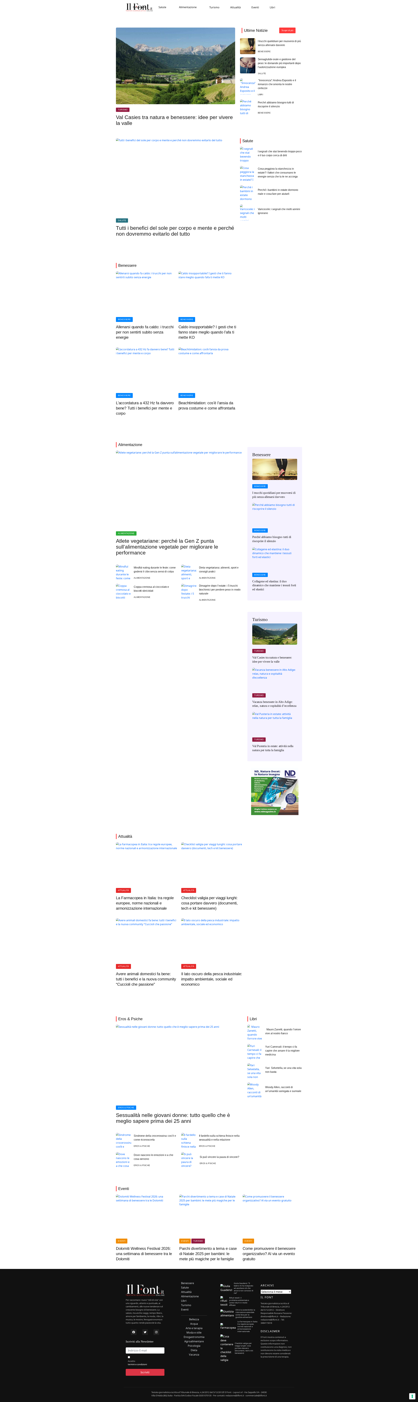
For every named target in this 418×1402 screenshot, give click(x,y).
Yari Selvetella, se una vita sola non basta (283, 1070)
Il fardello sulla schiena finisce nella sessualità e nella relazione (219, 1137)
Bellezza (194, 1319)
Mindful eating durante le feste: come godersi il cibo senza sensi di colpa (155, 569)
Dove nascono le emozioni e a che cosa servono (153, 1157)
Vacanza (194, 1354)
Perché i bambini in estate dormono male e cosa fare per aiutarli (278, 192)
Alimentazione (188, 7)
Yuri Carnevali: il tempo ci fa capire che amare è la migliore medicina (282, 1050)
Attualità (235, 7)
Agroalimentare (194, 1341)
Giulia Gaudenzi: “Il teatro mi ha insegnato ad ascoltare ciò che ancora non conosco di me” (243, 1288)
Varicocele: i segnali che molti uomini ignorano (279, 211)
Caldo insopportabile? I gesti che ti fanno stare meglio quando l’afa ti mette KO (207, 332)
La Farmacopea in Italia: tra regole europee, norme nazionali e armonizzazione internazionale (145, 903)
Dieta (194, 1350)
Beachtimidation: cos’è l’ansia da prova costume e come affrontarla (206, 405)
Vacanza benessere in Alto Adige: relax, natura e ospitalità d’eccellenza (274, 704)
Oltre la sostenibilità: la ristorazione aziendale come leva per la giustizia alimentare (245, 1313)
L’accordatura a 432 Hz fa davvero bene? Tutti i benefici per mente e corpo (145, 408)
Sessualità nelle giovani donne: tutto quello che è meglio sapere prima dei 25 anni (173, 1118)
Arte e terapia (194, 1328)
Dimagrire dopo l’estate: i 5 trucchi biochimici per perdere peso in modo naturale (220, 589)
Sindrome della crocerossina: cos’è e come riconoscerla (155, 1137)
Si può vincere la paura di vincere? (219, 1157)
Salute (162, 7)
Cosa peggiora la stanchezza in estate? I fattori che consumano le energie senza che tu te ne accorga (278, 172)
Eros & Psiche (126, 1107)
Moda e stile (193, 1332)
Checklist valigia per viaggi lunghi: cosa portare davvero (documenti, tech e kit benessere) (209, 903)
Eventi (255, 7)
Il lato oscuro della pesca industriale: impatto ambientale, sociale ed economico (211, 979)
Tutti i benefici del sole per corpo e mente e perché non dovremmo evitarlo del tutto (175, 231)
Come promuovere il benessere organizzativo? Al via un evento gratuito (269, 1253)
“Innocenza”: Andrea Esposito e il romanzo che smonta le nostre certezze (277, 84)
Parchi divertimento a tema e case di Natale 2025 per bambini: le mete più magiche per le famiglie (208, 1253)
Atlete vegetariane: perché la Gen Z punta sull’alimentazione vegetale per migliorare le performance (167, 547)
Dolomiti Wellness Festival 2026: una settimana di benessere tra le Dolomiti (144, 1253)
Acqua (194, 1324)
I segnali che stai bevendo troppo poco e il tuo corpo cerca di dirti (280, 153)
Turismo (214, 7)
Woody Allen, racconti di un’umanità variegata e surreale (283, 1089)
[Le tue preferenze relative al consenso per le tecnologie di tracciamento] (412, 1396)
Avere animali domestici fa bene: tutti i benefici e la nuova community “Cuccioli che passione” (146, 979)
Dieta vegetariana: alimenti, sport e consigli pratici (219, 569)
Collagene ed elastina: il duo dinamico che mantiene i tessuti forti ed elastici (274, 585)
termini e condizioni (137, 1364)
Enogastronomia (194, 1337)
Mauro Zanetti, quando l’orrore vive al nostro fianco (283, 1031)
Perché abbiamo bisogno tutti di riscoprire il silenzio (276, 104)
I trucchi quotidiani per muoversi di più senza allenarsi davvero (279, 43)
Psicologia (194, 1346)
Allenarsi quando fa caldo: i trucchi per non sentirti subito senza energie (144, 332)
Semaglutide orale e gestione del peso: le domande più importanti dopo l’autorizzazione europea (279, 63)
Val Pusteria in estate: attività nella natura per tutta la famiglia (272, 748)
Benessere (139, 7)
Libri (272, 7)
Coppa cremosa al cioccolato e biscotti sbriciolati (151, 588)
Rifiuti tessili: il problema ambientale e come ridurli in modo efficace (239, 1301)
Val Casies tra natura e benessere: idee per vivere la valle (174, 120)
